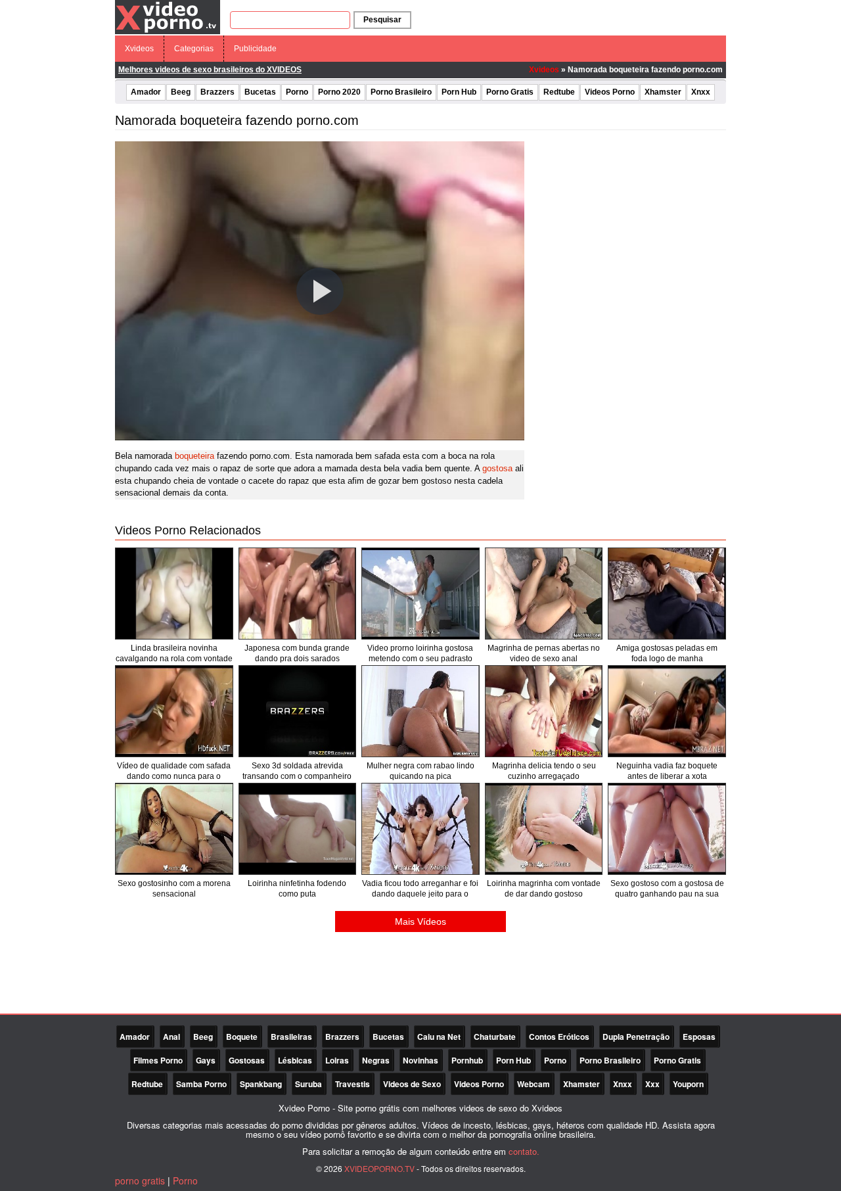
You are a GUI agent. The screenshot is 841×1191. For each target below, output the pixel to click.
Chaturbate (495, 1036)
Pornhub (467, 1060)
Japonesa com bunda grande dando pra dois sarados (297, 653)
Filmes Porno (158, 1060)
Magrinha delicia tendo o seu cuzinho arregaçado (544, 771)
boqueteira (194, 456)
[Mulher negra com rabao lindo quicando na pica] (420, 711)
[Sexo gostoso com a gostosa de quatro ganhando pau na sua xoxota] (666, 828)
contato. (524, 1151)
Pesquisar (382, 19)
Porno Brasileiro (401, 92)
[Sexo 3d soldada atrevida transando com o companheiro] (297, 711)
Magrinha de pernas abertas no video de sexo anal (544, 653)
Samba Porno (201, 1084)
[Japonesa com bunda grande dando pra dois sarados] (297, 593)
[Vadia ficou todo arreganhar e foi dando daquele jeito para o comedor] (420, 828)
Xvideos (139, 48)
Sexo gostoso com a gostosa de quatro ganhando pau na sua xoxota (667, 894)
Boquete (242, 1036)
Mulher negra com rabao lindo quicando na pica (420, 771)
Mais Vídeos (420, 921)
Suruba (308, 1084)
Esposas (699, 1036)
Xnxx (700, 92)
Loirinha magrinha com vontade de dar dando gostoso (544, 889)
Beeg (181, 92)
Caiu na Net (439, 1036)
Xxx (652, 1084)
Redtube (559, 92)
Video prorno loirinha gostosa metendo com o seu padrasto (420, 653)
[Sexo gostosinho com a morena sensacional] (174, 828)
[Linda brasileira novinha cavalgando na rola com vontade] (174, 593)
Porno (297, 92)
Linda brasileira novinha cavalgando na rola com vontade (174, 653)
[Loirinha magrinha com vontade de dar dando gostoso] (544, 828)
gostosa (497, 468)
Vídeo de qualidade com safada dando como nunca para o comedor (174, 776)
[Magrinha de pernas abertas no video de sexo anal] (544, 593)
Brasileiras (291, 1036)
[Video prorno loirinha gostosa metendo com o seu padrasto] (420, 593)
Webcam (533, 1084)
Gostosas (247, 1060)
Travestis (352, 1084)
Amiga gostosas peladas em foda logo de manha (666, 653)
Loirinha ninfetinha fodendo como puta (297, 889)
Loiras (337, 1060)
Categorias (194, 48)
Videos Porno (610, 92)
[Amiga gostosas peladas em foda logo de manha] (666, 593)
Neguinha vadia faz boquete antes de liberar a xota (666, 771)
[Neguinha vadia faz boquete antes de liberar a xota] (666, 711)
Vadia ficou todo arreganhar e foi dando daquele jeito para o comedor (420, 894)
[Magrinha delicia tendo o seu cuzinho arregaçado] (544, 711)
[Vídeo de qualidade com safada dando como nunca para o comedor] (174, 711)
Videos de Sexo (412, 1084)
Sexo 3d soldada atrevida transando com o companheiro (297, 771)
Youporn (688, 1084)
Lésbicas (295, 1060)
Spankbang (261, 1084)
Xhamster (663, 92)
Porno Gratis (510, 92)
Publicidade (255, 48)
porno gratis (140, 1180)
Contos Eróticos (559, 1036)
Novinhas (420, 1060)
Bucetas (260, 92)
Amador (146, 92)
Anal (171, 1036)
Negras (376, 1060)
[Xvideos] (167, 16)
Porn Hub (459, 92)
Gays (206, 1060)
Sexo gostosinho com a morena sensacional (174, 889)
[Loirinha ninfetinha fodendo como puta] (297, 828)
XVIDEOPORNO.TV (379, 1168)
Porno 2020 (339, 92)
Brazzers (217, 92)
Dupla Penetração (636, 1036)
